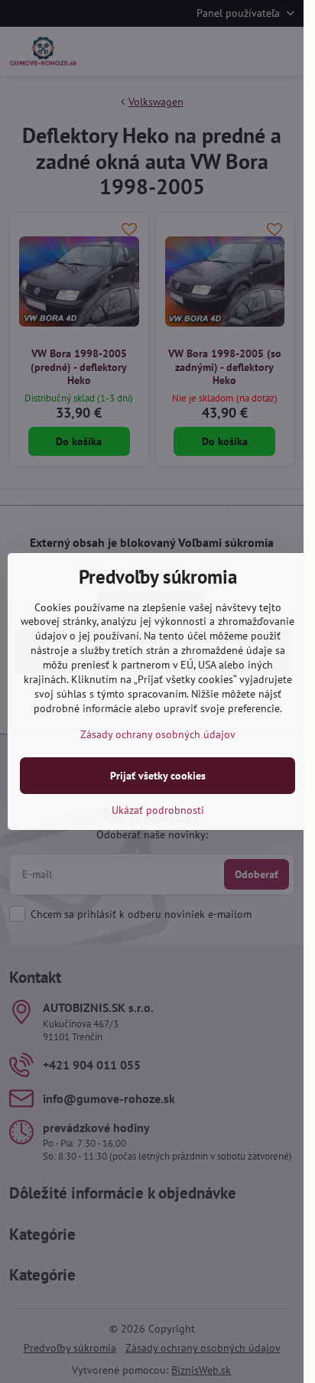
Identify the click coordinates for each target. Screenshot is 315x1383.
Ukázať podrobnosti (158, 810)
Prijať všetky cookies (158, 776)
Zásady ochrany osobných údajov (157, 734)
